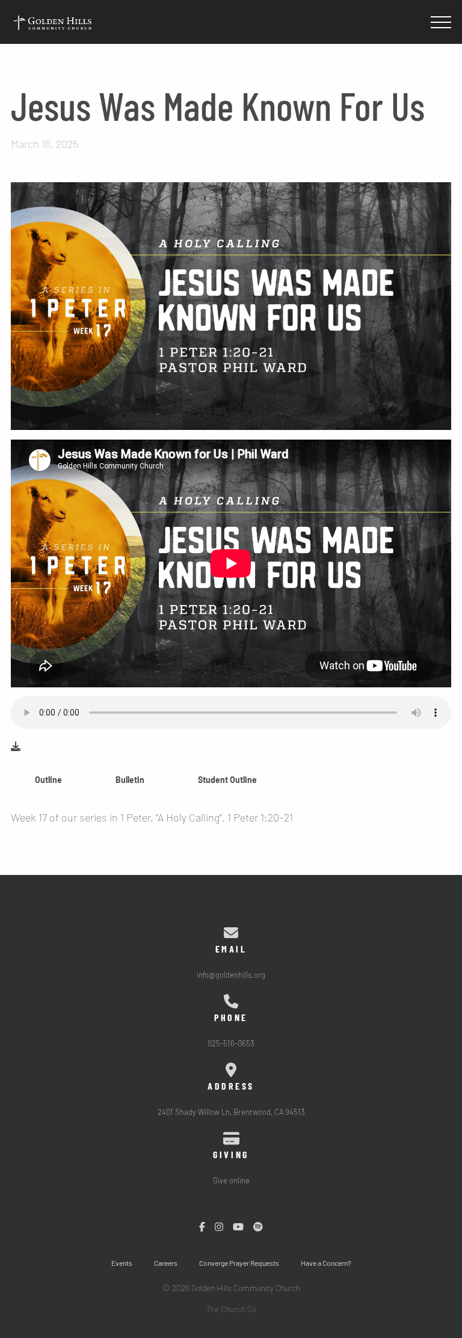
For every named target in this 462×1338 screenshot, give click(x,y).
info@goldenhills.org (231, 976)
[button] (441, 22)
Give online (231, 1181)
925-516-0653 (231, 1044)
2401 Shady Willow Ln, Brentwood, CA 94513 (231, 1113)
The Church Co (231, 1310)
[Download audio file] (15, 747)
